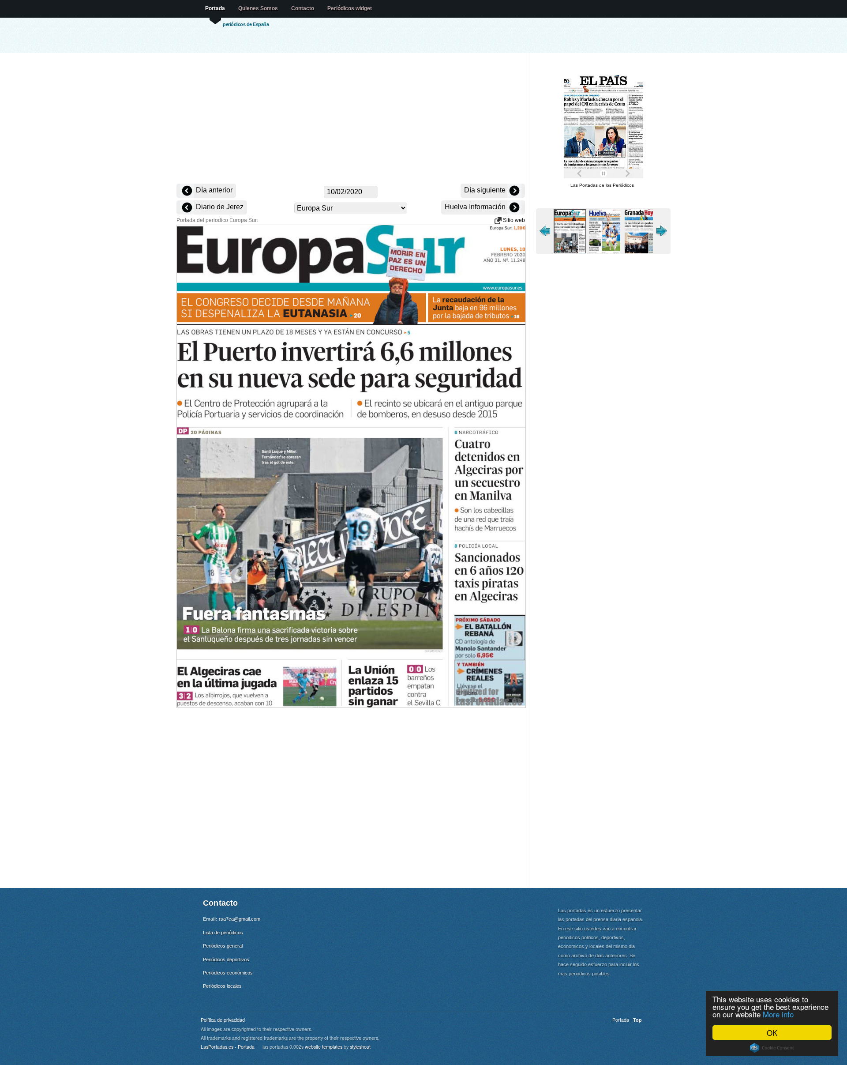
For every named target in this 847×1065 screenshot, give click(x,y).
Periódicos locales (222, 986)
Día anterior (213, 190)
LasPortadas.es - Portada (228, 1046)
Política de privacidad (223, 1019)
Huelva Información (476, 207)
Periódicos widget (349, 8)
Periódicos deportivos (226, 959)
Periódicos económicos (228, 972)
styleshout (360, 1046)
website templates (323, 1046)
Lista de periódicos (223, 932)
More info (778, 1014)
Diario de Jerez (219, 207)
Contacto (302, 8)
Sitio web (513, 220)
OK (772, 1032)
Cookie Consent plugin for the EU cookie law (772, 1048)
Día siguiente (485, 190)
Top (637, 1019)
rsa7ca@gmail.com (239, 919)
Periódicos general (223, 945)
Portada (215, 8)
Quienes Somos (258, 8)
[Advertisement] (350, 119)
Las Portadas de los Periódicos (602, 185)
